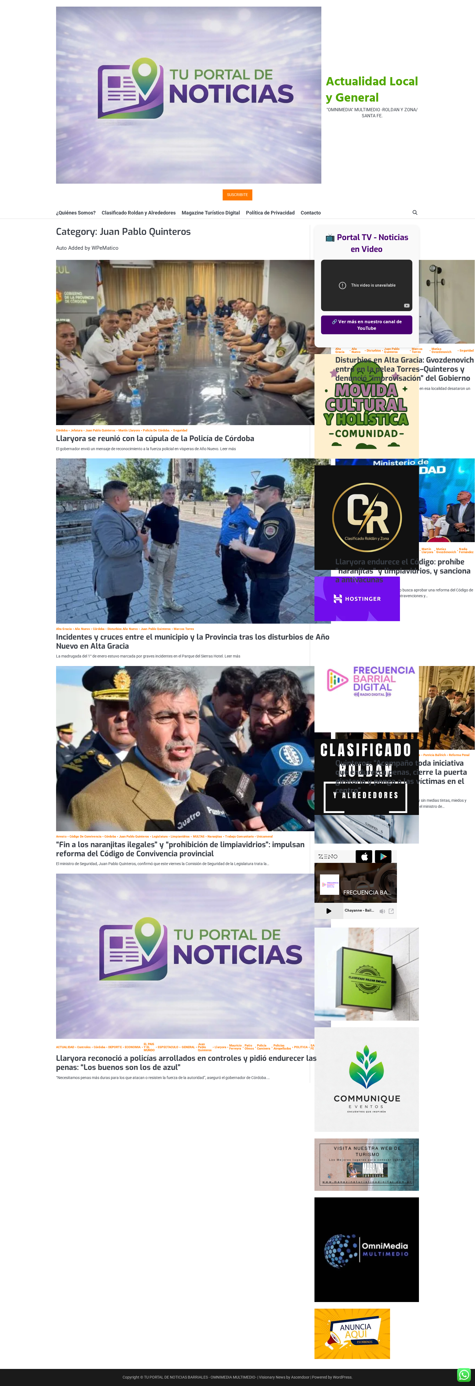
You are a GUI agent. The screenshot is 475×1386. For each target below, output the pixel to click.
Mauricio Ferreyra (235, 1047)
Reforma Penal (459, 755)
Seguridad (180, 430)
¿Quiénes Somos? (76, 213)
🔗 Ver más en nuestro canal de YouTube (367, 325)
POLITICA (301, 1047)
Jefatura (76, 430)
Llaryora (220, 1047)
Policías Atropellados (282, 1047)
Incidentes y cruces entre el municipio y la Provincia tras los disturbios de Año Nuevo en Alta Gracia (193, 641)
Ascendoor (300, 1377)
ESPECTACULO (168, 1047)
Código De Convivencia (85, 836)
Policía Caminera (263, 1047)
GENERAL (188, 1047)
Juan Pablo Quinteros (100, 430)
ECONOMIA (133, 1047)
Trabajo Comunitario (239, 836)
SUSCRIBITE (237, 195)
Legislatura (160, 836)
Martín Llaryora (129, 430)
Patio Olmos (249, 1047)
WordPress (342, 1377)
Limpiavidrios (180, 836)
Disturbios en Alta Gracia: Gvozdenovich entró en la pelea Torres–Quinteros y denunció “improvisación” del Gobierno (404, 369)
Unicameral (265, 836)
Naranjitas (215, 836)
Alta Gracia (64, 629)
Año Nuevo (82, 629)
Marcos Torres (417, 350)
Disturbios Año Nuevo (122, 629)
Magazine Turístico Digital (211, 213)
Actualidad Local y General (372, 90)
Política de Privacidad (270, 213)
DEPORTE (115, 1047)
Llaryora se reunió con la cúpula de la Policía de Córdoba (155, 439)
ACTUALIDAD (65, 1047)
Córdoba (62, 430)
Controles (84, 1047)
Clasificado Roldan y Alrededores (139, 213)
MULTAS (199, 836)
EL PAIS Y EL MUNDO (149, 1047)
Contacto (311, 213)
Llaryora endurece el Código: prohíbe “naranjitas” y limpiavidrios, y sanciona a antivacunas (403, 571)
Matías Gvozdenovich (441, 350)
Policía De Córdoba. (156, 430)
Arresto (61, 836)
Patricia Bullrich (434, 755)
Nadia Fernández (466, 551)
